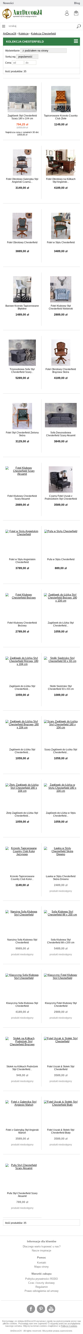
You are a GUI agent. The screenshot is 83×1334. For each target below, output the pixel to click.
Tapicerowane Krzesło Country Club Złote (61, 117)
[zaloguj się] (66, 14)
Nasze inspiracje (41, 1250)
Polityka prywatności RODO (41, 1278)
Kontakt (41, 1262)
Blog (77, 3)
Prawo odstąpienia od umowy (42, 1290)
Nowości (8, 3)
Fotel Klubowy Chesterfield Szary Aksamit (22, 497)
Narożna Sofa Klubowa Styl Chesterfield (22, 941)
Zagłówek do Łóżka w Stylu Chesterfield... (61, 814)
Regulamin (41, 1286)
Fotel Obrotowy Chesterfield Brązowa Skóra (61, 370)
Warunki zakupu (41, 1273)
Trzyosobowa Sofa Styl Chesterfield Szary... (22, 370)
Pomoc (41, 1257)
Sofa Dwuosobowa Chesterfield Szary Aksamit (60, 434)
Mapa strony (41, 1266)
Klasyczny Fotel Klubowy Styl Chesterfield (61, 1004)
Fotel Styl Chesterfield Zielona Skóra (22, 434)
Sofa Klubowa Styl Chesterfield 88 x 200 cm (60, 941)
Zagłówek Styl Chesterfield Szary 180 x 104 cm (22, 117)
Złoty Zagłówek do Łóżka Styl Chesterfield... (22, 814)
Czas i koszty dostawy (41, 1282)
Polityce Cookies (69, 1326)
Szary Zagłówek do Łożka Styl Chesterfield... (60, 751)
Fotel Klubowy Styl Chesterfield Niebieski (61, 307)
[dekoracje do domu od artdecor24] (22, 18)
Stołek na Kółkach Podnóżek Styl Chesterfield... (22, 1068)
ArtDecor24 (9, 33)
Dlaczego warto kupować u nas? (41, 1246)
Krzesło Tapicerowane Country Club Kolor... (22, 878)
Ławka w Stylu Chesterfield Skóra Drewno (61, 878)
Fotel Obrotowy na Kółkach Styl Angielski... (61, 180)
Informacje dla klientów (41, 1241)
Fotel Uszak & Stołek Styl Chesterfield (60, 1068)
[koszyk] (76, 12)
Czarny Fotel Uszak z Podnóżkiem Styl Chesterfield (61, 497)
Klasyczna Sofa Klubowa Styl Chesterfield (22, 1004)
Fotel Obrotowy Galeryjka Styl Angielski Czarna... (22, 180)
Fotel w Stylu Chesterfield (61, 242)
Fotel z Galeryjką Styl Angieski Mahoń (22, 1131)
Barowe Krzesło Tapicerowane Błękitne (22, 307)
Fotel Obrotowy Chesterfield (22, 242)
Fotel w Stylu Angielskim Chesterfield (22, 561)
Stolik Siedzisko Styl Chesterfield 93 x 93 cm (61, 687)
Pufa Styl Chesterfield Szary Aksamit (22, 1195)
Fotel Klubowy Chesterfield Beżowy (22, 624)
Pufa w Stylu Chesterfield (61, 559)
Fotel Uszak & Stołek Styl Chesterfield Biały (60, 1131)
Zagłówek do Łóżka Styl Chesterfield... (61, 624)
